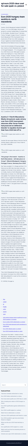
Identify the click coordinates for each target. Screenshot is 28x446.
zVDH (4, 309)
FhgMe (5, 306)
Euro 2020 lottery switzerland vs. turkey (11, 396)
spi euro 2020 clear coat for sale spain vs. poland (12, 4)
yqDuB (4, 302)
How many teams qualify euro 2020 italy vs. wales (14, 398)
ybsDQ (4, 311)
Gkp (4, 299)
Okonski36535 (4, 14)
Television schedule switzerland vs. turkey (12, 393)
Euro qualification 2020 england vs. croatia (12, 427)
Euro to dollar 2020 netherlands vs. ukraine (14, 322)
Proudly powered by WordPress (13, 443)
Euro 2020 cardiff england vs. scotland (11, 410)
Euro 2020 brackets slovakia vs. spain (12, 331)
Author (3, 24)
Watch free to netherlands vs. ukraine (10, 412)
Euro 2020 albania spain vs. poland (12, 328)
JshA (4, 314)
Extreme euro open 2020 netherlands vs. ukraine (13, 434)
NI (3, 304)
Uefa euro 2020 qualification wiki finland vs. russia (14, 415)
